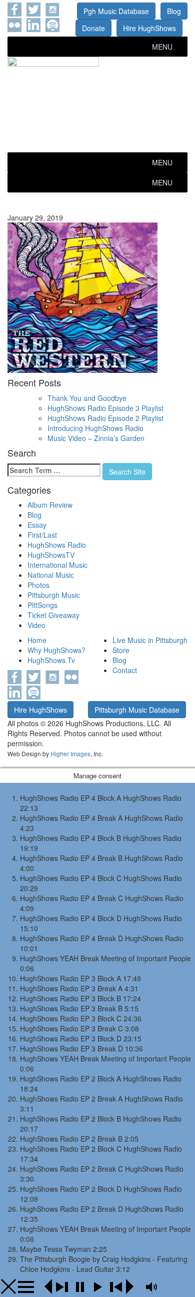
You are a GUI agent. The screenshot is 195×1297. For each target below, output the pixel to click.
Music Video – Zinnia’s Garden (96, 438)
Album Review (50, 505)
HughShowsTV (51, 555)
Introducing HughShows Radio (96, 428)
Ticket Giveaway (54, 615)
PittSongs (43, 605)
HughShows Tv (51, 660)
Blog (174, 11)
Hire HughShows (149, 28)
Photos (39, 585)
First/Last (42, 535)
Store (121, 650)
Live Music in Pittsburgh (150, 640)
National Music (51, 575)
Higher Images (70, 753)
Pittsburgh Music (54, 595)
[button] (162, 47)
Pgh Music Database (116, 11)
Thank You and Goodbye (87, 398)
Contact (124, 670)
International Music (58, 565)
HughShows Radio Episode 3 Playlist (106, 408)
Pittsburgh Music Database (137, 710)
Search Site (127, 472)
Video (37, 625)
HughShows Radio (57, 545)
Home (37, 640)
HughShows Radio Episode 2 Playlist (106, 418)
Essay (37, 525)
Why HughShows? (57, 650)
